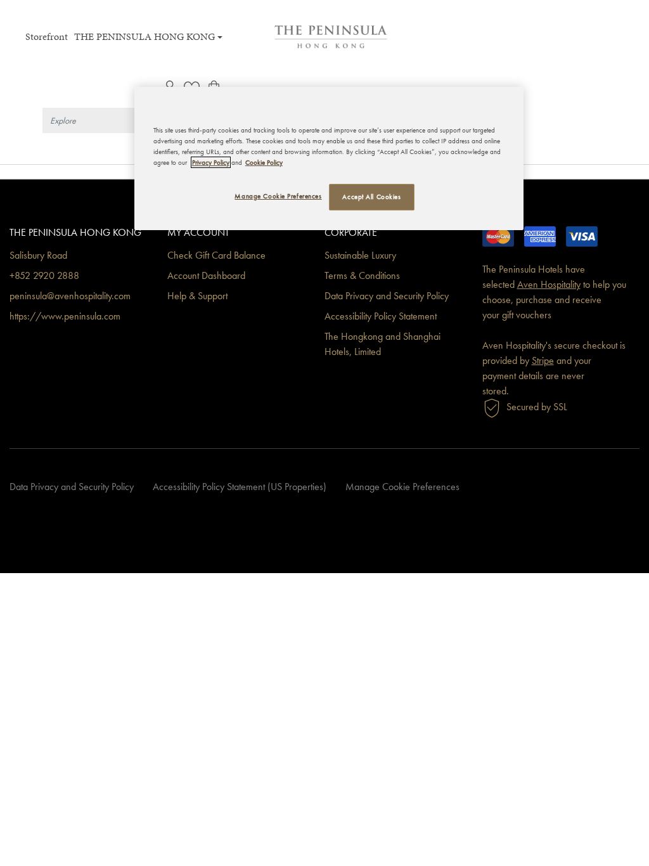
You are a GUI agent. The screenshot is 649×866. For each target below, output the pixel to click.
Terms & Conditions (362, 275)
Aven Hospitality (549, 284)
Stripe (543, 360)
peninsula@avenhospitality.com (70, 295)
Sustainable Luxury (360, 255)
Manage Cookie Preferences (402, 486)
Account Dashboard (206, 275)
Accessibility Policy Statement (380, 316)
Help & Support (197, 295)
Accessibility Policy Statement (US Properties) (239, 486)
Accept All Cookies (371, 196)
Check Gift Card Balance (216, 255)
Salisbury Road (38, 255)
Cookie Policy (264, 162)
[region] (329, 158)
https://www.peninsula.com (65, 316)
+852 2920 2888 (44, 275)
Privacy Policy (210, 162)
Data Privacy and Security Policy (386, 295)
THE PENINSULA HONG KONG (144, 36)
